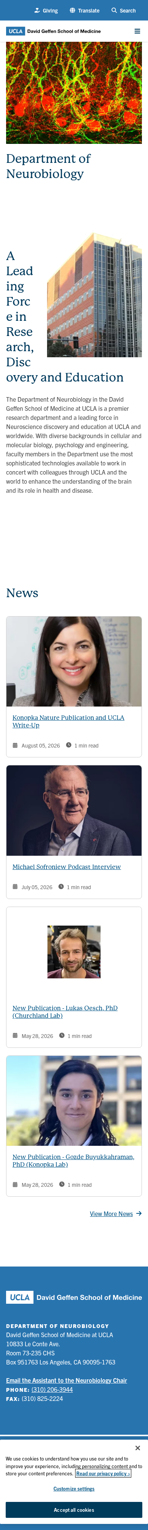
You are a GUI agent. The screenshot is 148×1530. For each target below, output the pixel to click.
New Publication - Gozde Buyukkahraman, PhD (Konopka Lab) (73, 1160)
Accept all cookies (74, 1509)
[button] (84, 10)
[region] (74, 1482)
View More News (111, 1213)
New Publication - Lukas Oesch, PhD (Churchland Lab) (65, 1012)
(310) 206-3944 (52, 1389)
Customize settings (74, 1488)
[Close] (137, 1448)
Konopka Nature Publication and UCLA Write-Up (68, 721)
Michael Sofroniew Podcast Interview (67, 867)
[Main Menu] (137, 31)
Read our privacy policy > (103, 1473)
